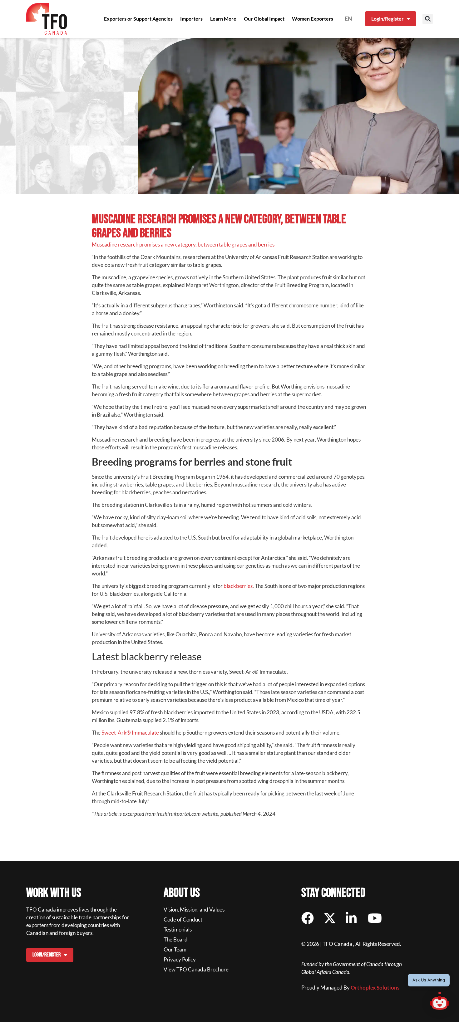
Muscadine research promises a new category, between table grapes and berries (183, 244)
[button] (427, 19)
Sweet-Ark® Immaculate (130, 732)
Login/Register (387, 19)
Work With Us (53, 893)
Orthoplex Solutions (375, 987)
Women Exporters (312, 19)
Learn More (223, 19)
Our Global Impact (264, 19)
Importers (191, 19)
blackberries (238, 586)
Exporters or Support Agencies (138, 19)
